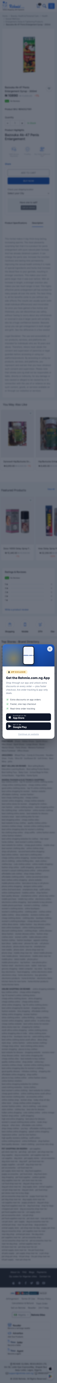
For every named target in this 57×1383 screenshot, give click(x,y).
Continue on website (28, 734)
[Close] (50, 649)
